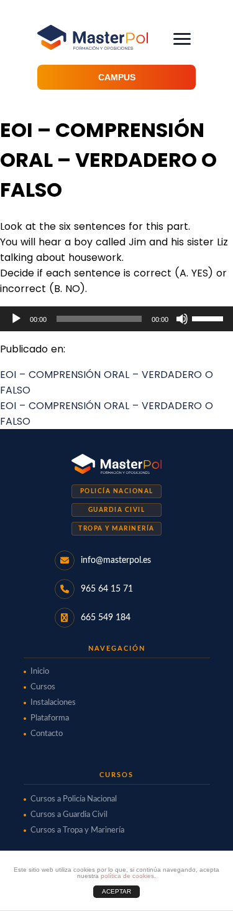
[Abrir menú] (182, 39)
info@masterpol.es (116, 560)
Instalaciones (53, 703)
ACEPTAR (116, 891)
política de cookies (127, 875)
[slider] (209, 317)
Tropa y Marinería (116, 529)
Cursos (42, 687)
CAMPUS (116, 77)
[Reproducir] (16, 319)
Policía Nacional (116, 491)
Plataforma (49, 718)
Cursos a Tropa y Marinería (77, 830)
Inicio (39, 672)
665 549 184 (105, 617)
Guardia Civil (116, 510)
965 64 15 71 (107, 589)
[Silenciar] (182, 319)
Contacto (46, 734)
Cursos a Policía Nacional (73, 799)
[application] (116, 318)
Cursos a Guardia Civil (68, 815)
